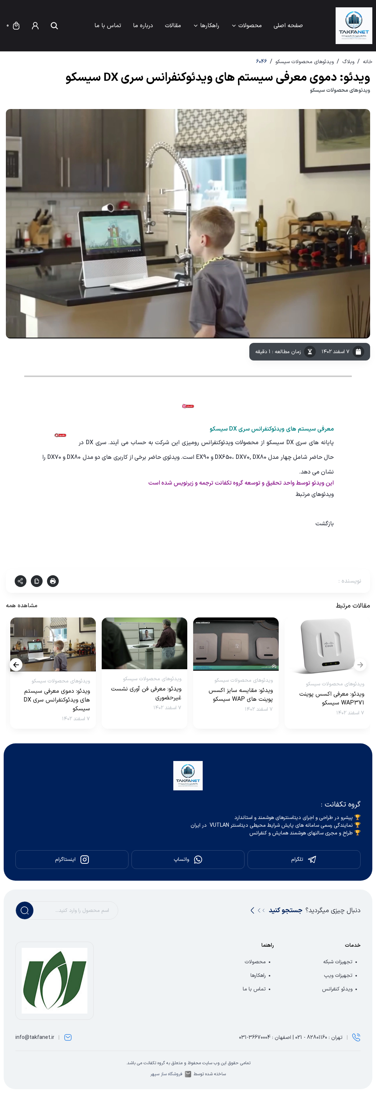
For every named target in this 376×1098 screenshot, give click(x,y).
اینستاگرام (65, 859)
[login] (35, 25)
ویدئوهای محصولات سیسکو (304, 62)
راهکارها (209, 25)
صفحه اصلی (288, 25)
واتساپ (181, 859)
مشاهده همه (21, 605)
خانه (367, 62)
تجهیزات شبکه (337, 962)
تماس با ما (107, 25)
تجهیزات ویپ (338, 975)
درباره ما (143, 25)
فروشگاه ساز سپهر (166, 1074)
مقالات (173, 25)
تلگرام (297, 859)
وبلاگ (348, 62)
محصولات (250, 25)
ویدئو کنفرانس (337, 989)
